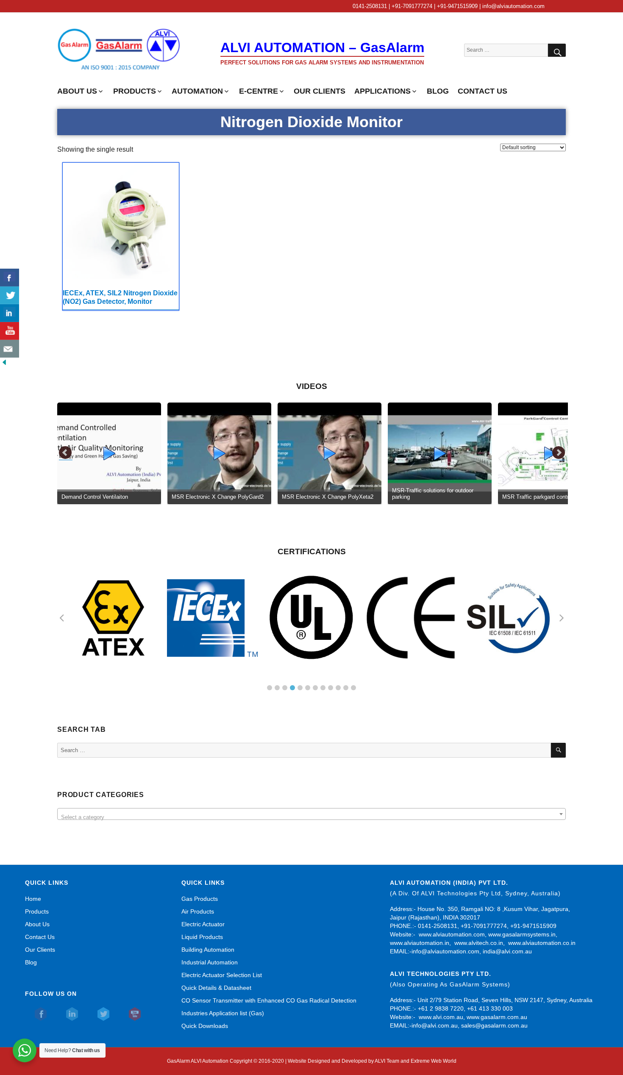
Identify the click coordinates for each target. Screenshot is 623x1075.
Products (37, 911)
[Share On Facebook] (9, 277)
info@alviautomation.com (445, 951)
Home (33, 898)
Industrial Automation (209, 962)
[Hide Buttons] (4, 362)
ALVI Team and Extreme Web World (415, 1061)
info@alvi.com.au (435, 1025)
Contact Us (40, 936)
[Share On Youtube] (9, 331)
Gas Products (199, 898)
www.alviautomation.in (419, 942)
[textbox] (311, 817)
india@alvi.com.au (507, 951)
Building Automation (207, 949)
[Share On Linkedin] (9, 313)
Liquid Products (202, 936)
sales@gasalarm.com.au (494, 1025)
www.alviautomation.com (452, 934)
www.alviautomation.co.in (542, 942)
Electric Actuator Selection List (221, 975)
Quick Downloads (204, 1025)
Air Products (197, 911)
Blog (31, 962)
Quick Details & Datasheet (216, 987)
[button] (269, 687)
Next (558, 453)
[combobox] (311, 814)
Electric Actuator (203, 924)
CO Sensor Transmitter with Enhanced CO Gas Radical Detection (268, 1000)
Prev (65, 453)
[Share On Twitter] (9, 295)
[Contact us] (9, 349)
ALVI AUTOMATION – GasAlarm (322, 47)
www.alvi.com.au (441, 1017)
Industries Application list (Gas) (222, 1013)
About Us (37, 924)
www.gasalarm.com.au (496, 1017)
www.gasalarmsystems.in (522, 934)
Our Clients (40, 949)
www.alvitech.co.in (478, 942)
